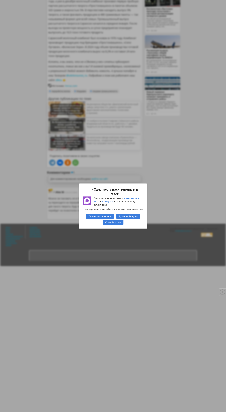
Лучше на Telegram (128, 216)
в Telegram (107, 201)
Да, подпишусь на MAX (100, 216)
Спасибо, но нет (113, 222)
